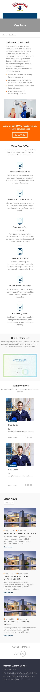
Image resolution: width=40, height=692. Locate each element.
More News (9, 503)
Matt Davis (13, 425)
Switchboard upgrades (20, 285)
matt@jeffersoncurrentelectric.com (21, 431)
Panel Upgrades (20, 313)
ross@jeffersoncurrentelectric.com (20, 476)
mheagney (23, 531)
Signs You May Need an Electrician (20, 533)
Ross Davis (13, 469)
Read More (8, 547)
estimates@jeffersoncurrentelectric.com (20, 676)
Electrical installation (20, 171)
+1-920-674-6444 (12, 679)
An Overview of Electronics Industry (16, 622)
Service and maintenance (20, 199)
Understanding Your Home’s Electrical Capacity (17, 577)
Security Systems (20, 258)
